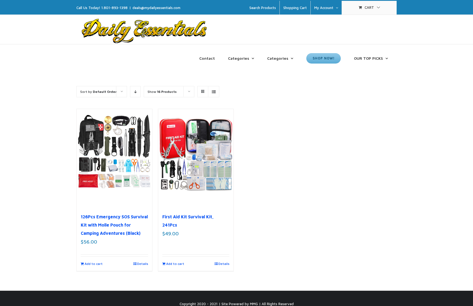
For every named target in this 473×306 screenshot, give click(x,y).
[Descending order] (135, 91)
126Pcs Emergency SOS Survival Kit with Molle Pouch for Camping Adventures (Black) (114, 225)
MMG (254, 304)
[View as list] (213, 91)
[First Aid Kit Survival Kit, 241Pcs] (196, 158)
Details (142, 264)
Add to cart (94, 264)
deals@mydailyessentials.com (156, 7)
